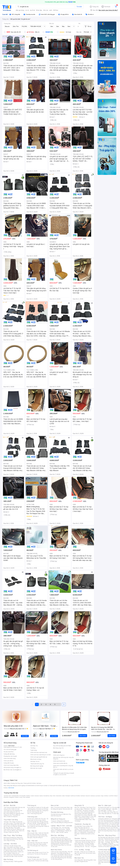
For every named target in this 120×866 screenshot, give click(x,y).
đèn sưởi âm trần (105, 862)
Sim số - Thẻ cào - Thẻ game (88, 846)
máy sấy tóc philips (110, 853)
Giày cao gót (30, 833)
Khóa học (88, 840)
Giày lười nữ (41, 836)
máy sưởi (100, 851)
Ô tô (84, 853)
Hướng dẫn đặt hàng (9, 754)
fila (24, 797)
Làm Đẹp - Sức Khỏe (10, 843)
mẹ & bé (32, 10)
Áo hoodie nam (35, 821)
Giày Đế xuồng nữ (38, 837)
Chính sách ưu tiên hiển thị (60, 763)
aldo (63, 795)
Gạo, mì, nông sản (12, 826)
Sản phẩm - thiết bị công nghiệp (85, 817)
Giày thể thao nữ (111, 829)
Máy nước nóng (108, 812)
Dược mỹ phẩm (19, 856)
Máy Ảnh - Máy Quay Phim (107, 835)
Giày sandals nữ (36, 834)
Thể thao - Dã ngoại (82, 810)
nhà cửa (45, 10)
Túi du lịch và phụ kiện (60, 807)
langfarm (11, 797)
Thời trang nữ (31, 805)
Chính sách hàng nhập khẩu (11, 765)
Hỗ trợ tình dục (17, 854)
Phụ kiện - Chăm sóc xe (81, 851)
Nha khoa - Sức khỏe (84, 845)
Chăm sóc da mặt (8, 845)
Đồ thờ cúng (57, 845)
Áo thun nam (30, 818)
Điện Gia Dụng (8, 859)
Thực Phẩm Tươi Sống (11, 819)
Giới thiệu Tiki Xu (34, 761)
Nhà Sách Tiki (79, 858)
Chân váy (38, 810)
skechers (58, 795)
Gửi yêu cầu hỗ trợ (8, 751)
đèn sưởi (106, 851)
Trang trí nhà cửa (55, 837)
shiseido (6, 797)
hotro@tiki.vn (17, 767)
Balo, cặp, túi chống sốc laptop (62, 808)
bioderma (46, 795)
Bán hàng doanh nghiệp (36, 766)
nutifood (73, 795)
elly (51, 795)
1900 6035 (11, 787)
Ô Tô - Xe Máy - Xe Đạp (82, 849)
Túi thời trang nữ (32, 850)
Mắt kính (65, 814)
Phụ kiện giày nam (35, 845)
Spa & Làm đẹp (86, 842)
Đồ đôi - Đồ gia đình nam (39, 823)
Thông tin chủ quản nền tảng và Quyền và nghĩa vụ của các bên (63, 773)
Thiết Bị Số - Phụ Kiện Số (82, 824)
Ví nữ (44, 852)
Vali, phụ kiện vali (67, 809)
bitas (115, 795)
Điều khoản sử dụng (35, 759)
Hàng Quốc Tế (79, 805)
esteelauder (15, 795)
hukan (16, 797)
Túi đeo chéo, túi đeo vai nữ (34, 852)
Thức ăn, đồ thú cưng (12, 830)
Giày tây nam (38, 842)
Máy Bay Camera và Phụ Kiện (108, 845)
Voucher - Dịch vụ (80, 838)
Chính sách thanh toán (59, 761)
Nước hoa (9, 854)
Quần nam (37, 818)
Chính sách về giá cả (58, 755)
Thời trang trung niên (36, 813)
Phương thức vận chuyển (10, 756)
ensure (37, 795)
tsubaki (28, 797)
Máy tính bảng (11, 840)
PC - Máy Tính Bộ (58, 832)
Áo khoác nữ (40, 809)
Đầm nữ (33, 807)
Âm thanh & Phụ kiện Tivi (104, 807)
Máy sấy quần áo (106, 813)
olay (102, 795)
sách (50, 10)
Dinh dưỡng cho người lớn (13, 813)
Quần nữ (38, 807)
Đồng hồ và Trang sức (58, 819)
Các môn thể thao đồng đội (109, 826)
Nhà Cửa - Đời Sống (57, 835)
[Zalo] (107, 746)
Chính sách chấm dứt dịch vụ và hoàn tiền (63, 770)
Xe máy (80, 853)
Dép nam (35, 844)
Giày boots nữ (33, 836)
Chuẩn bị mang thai (12, 816)
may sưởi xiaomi (106, 856)
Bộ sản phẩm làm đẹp (13, 855)
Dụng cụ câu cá (106, 824)
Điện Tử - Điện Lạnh (104, 805)
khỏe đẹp (39, 10)
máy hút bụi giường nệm (108, 858)
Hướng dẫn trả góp (9, 763)
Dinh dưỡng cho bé (12, 812)
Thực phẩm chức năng (13, 847)
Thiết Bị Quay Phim (108, 845)
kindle (78, 795)
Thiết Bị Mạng (60, 830)
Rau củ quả (10, 823)
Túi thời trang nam (33, 857)
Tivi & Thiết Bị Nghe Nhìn (84, 818)
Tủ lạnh (103, 809)
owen (32, 795)
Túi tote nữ (37, 854)
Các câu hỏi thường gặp (10, 749)
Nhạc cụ (63, 845)
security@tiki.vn (17, 769)
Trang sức (53, 821)
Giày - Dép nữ (31, 831)
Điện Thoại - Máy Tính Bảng (13, 835)
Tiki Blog (32, 748)
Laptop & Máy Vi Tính (87, 816)
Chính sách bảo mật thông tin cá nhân (40, 754)
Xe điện (90, 851)
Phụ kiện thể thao (108, 821)
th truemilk (22, 795)
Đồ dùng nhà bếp (8, 861)
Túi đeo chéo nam (37, 859)
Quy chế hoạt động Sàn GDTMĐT (62, 745)
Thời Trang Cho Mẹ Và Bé (10, 807)
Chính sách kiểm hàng (10, 758)
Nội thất (59, 840)
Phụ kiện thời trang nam (61, 815)
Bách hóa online (82, 815)
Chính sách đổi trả (8, 760)
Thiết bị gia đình (18, 861)
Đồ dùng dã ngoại (109, 820)
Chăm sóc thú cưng (56, 851)
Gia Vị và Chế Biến (59, 854)
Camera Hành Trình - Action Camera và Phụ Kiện (108, 840)
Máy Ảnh (112, 846)
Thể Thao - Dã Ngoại (105, 816)
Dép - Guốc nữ (39, 833)
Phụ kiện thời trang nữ (56, 814)
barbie (28, 795)
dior (10, 795)
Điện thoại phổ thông (12, 839)
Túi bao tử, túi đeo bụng (41, 860)
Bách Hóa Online (56, 849)
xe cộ (27, 10)
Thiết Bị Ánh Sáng (109, 839)
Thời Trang (89, 807)
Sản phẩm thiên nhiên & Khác (13, 851)
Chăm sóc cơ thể (11, 848)
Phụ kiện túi (44, 854)
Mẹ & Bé (84, 813)
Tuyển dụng (33, 750)
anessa (93, 795)
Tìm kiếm (79, 6)
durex (41, 795)
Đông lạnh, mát (15, 824)
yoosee (98, 795)
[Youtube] (103, 746)
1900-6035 (11, 745)
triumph (68, 795)
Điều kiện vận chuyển (36, 768)
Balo (52, 807)
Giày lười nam (30, 842)
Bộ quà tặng (59, 859)
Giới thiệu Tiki (34, 745)
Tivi (102, 812)
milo (54, 795)
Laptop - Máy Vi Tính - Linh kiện (61, 825)
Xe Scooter (89, 853)
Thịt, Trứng (12, 821)
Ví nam (29, 859)
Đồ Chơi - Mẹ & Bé (9, 805)
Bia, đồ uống (9, 827)
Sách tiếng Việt (79, 860)
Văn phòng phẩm (88, 860)
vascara (6, 795)
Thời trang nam (32, 816)
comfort (111, 795)
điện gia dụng (20, 10)
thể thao (55, 10)
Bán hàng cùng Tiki (58, 748)
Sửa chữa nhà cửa (58, 839)
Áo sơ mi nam (38, 820)
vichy (20, 797)
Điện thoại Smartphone (10, 837)
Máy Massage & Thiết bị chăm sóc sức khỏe (14, 849)
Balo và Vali (55, 805)
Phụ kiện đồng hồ (58, 822)
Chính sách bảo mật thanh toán (38, 752)
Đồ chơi (20, 807)
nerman (83, 795)
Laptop (66, 832)
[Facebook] (100, 746)
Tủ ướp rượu (115, 813)
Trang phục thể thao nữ (104, 818)
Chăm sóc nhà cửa (14, 832)
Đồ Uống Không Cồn (60, 857)
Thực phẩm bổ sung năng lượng (109, 830)
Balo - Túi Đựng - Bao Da (108, 842)
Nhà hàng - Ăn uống (83, 843)
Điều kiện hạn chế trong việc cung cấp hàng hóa (63, 758)
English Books (84, 861)
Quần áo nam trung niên (37, 826)
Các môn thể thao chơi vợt (108, 827)
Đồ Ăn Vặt (56, 856)
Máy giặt (103, 810)
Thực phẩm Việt (18, 823)
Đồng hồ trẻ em (68, 822)
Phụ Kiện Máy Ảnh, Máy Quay (106, 837)
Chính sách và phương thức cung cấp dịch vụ (63, 766)
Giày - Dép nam (32, 840)
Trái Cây (6, 821)
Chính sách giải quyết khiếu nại (38, 757)
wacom (88, 795)
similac (106, 795)
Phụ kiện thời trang (57, 812)
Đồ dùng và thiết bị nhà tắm (62, 842)
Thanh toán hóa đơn (80, 840)
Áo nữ (28, 807)
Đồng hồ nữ (60, 821)
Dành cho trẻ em (11, 829)
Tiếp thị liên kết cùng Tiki (37, 763)
